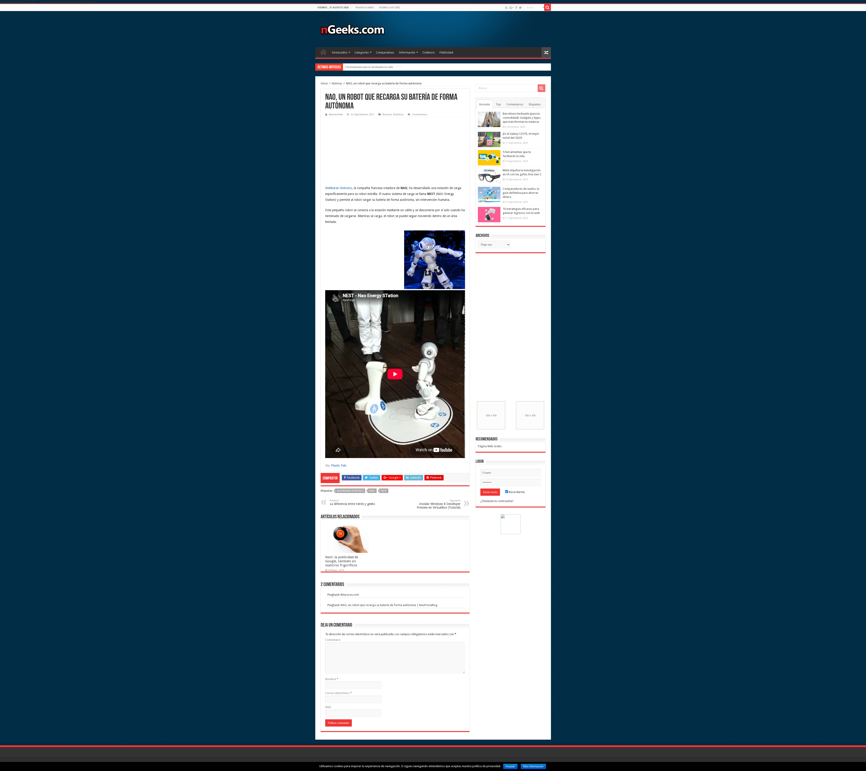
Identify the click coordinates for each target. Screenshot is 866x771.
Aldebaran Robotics (338, 188)
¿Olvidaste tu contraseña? (497, 501)
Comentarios (419, 114)
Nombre (331, 679)
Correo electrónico (338, 693)
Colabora (428, 52)
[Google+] (511, 7)
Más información (533, 766)
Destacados (339, 52)
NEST (384, 490)
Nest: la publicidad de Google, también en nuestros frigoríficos (341, 561)
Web (328, 707)
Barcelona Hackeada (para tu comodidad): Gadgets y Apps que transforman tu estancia (522, 117)
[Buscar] (547, 7)
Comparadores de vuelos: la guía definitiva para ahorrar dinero (521, 193)
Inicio (323, 52)
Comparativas (385, 52)
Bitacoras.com (350, 594)
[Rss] (506, 7)
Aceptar (510, 766)
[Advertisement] (359, 148)
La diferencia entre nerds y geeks (352, 502)
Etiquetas (535, 104)
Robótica (398, 114)
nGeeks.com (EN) (389, 7)
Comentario (333, 639)
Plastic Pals (338, 465)
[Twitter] (520, 7)
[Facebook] (516, 7)
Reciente (484, 104)
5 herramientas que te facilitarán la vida (369, 67)
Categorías (362, 52)
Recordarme (516, 492)
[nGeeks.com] (352, 28)
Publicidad (446, 52)
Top (498, 104)
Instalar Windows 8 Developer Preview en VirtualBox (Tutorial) (439, 504)
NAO (372, 490)
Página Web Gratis (490, 446)
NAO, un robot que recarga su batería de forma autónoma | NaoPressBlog (389, 605)
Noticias (337, 83)
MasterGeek (336, 114)
